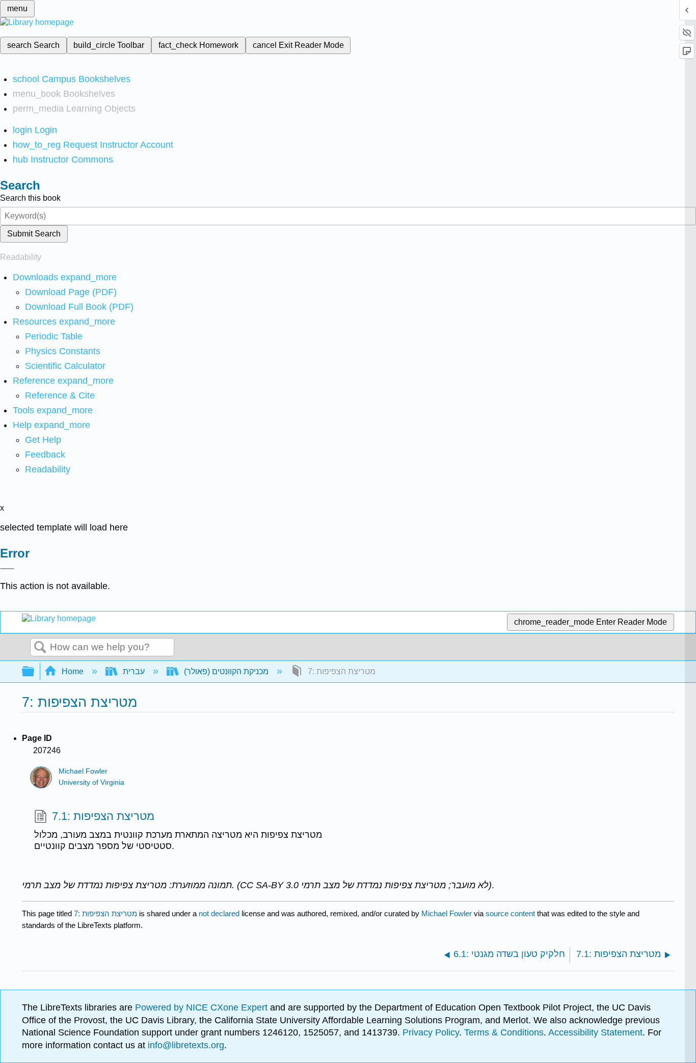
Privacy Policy (431, 1032)
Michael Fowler (83, 771)
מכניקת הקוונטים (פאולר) (226, 671)
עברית (134, 671)
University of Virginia (91, 782)
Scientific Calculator (65, 366)
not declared (220, 913)
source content (510, 913)
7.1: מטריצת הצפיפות (103, 816)
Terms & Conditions (504, 1032)
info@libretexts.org (184, 1045)
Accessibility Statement (595, 1032)
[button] (45, 454)
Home (73, 671)
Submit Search (34, 233)
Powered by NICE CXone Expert (202, 1007)
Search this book (30, 198)
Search (40, 647)
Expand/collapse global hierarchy (34, 672)
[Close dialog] (7, 568)
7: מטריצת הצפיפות (105, 913)
